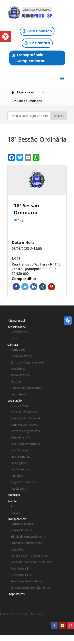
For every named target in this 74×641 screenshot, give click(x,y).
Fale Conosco (39, 31)
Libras (14, 338)
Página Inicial (16, 320)
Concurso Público (22, 524)
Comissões (17, 349)
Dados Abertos (20, 356)
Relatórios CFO (20, 575)
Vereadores (18, 369)
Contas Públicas (21, 530)
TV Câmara (39, 43)
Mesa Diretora (20, 375)
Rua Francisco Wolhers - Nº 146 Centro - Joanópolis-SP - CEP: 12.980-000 (36, 269)
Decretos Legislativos (25, 431)
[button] (5, 36)
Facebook (16, 286)
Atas (13, 506)
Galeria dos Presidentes (26, 388)
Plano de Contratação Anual (29, 556)
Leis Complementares (25, 444)
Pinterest (51, 286)
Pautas (15, 512)
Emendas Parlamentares (26, 543)
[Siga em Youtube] (62, 625)
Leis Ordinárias (20, 457)
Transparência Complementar (30, 57)
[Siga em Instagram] (70, 625)
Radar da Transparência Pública (31, 562)
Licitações (17, 549)
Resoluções (18, 488)
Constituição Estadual (25, 418)
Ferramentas (19, 332)
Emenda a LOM (20, 437)
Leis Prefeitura (20, 469)
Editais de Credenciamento (28, 536)
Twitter (25, 286)
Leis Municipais (20, 450)
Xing (42, 286)
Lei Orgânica (18, 463)
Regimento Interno (23, 482)
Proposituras (16, 594)
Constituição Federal (24, 425)
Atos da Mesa (19, 405)
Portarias (16, 476)
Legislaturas (18, 394)
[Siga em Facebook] (54, 625)
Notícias (16, 381)
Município (13, 495)
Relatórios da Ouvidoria (26, 581)
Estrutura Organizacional (27, 362)
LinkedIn (33, 286)
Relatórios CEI (19, 568)
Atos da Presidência (23, 412)
